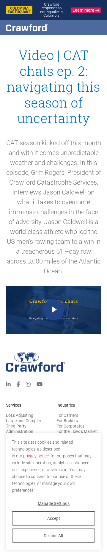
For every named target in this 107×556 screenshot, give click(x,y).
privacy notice (36, 456)
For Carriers (67, 415)
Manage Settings (54, 503)
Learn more (83, 10)
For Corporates (70, 426)
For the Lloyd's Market (76, 431)
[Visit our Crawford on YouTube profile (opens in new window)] (40, 384)
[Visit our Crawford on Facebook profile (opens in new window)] (18, 384)
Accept (53, 518)
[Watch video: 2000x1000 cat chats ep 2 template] (53, 310)
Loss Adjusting (19, 415)
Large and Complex (24, 420)
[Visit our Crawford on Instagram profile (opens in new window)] (28, 384)
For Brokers (67, 420)
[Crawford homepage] (37, 27)
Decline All (53, 535)
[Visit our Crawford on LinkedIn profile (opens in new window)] (8, 384)
